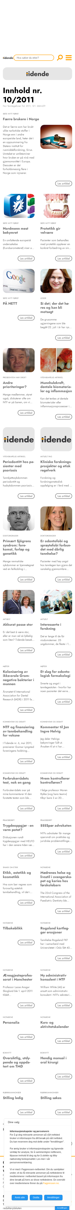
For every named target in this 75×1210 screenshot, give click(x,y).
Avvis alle (20, 1197)
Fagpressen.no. (51, 1183)
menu (68, 57)
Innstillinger (62, 1208)
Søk (59, 57)
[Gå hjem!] (9, 60)
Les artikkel (64, 183)
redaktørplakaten (12, 1208)
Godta (36, 1197)
